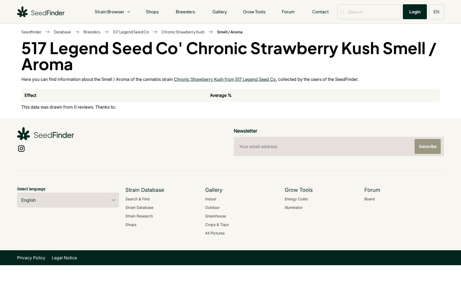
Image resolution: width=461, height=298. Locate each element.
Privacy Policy (31, 257)
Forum (288, 11)
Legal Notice (64, 257)
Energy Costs (296, 199)
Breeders (185, 11)
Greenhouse (215, 216)
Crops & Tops (217, 224)
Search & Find (137, 199)
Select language (31, 188)
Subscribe (427, 146)
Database (62, 31)
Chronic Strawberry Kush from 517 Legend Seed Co (225, 79)
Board (369, 199)
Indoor (210, 199)
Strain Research (139, 216)
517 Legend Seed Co (131, 31)
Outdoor (212, 207)
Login (414, 11)
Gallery (219, 11)
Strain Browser (109, 11)
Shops (152, 11)
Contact (320, 11)
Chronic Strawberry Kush (183, 31)
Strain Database (139, 207)
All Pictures (215, 233)
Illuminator (294, 207)
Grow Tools (254, 11)
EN (436, 11)
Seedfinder (31, 31)
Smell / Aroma (230, 31)
